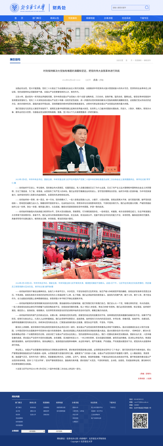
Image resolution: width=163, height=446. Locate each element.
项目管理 (75, 418)
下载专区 (144, 18)
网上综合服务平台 (97, 407)
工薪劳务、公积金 (78, 411)
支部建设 (46, 407)
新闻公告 (54, 18)
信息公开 (33, 415)
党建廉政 (72, 18)
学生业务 (75, 415)
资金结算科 (19, 418)
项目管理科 (19, 425)
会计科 (18, 411)
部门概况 (36, 18)
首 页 (19, 18)
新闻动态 (33, 407)
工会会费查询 (95, 415)
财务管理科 (19, 422)
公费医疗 (75, 422)
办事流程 (108, 18)
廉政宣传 (46, 411)
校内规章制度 (61, 411)
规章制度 (90, 18)
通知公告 (33, 411)
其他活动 (46, 415)
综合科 (18, 415)
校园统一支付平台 (97, 411)
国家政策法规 (61, 407)
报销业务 (75, 407)
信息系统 (126, 18)
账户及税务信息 (96, 418)
